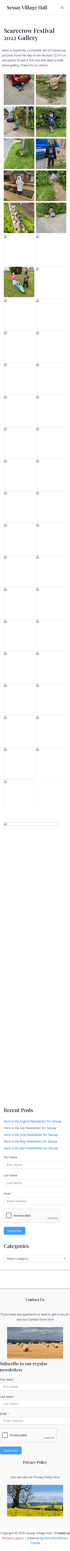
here (50, 1319)
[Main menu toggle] (62, 7)
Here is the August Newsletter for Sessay (32, 1121)
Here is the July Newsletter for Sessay (30, 1128)
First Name (10, 1157)
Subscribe (14, 1231)
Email (7, 1193)
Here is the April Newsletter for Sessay (31, 1148)
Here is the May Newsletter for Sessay (30, 1141)
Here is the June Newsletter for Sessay (31, 1135)
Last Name (10, 1175)
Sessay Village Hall (27, 7)
